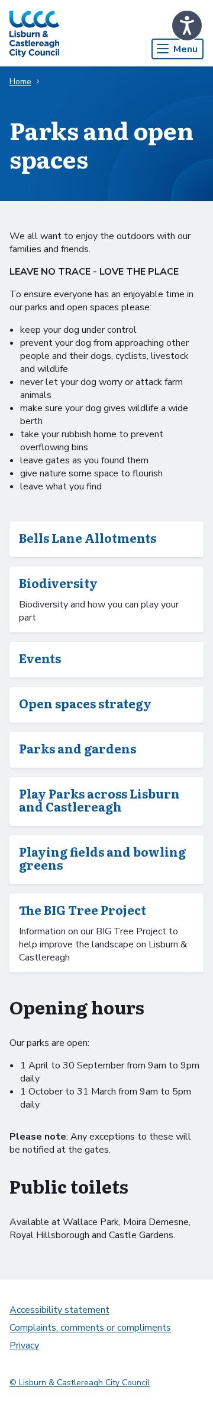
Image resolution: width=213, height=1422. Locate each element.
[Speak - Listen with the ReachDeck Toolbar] (187, 25)
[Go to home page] (34, 33)
